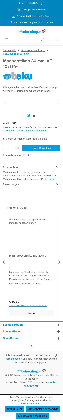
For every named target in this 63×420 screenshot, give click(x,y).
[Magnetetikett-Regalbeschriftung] (31, 102)
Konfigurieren (15, 408)
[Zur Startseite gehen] (31, 31)
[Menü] (6, 39)
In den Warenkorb (41, 148)
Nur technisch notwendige (43, 408)
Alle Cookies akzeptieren (32, 415)
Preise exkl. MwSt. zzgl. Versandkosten (25, 130)
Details (32, 313)
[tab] (31, 173)
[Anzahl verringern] (6, 148)
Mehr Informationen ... (31, 403)
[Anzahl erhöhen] (12, 148)
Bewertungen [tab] (11, 184)
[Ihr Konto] (49, 39)
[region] (31, 102)
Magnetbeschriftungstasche (27, 255)
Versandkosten (13, 358)
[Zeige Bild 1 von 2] (29, 116)
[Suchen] (42, 39)
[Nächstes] (58, 102)
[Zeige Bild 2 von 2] (34, 116)
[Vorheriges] (5, 102)
